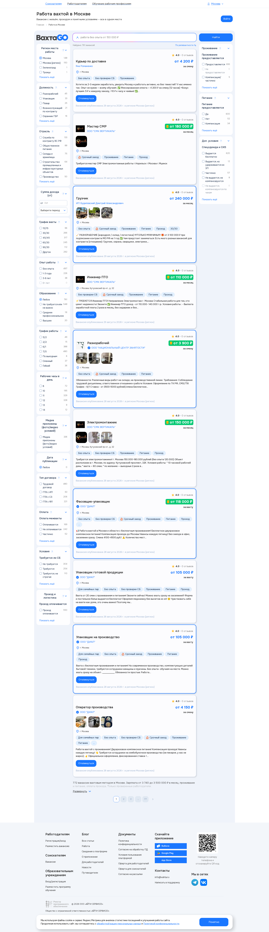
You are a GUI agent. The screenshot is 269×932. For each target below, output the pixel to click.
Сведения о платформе (94, 851)
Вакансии (50, 861)
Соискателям (53, 3)
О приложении (90, 856)
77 (145, 799)
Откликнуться (86, 98)
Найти (216, 37)
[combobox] (53, 210)
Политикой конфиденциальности (161, 923)
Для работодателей (93, 862)
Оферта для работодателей (133, 863)
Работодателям (77, 3)
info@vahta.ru (162, 877)
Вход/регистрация (55, 881)
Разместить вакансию (57, 846)
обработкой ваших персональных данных (119, 923)
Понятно (214, 922)
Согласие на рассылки (130, 874)
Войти (226, 18)
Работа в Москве (57, 25)
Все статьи (88, 840)
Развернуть (80, 791)
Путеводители (90, 872)
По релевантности (184, 45)
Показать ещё (47, 77)
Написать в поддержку (167, 882)
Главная (40, 25)
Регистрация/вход (55, 840)
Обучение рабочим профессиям (111, 3)
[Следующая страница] (153, 799)
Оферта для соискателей (132, 868)
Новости (86, 867)
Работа (86, 846)
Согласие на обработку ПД (133, 849)
